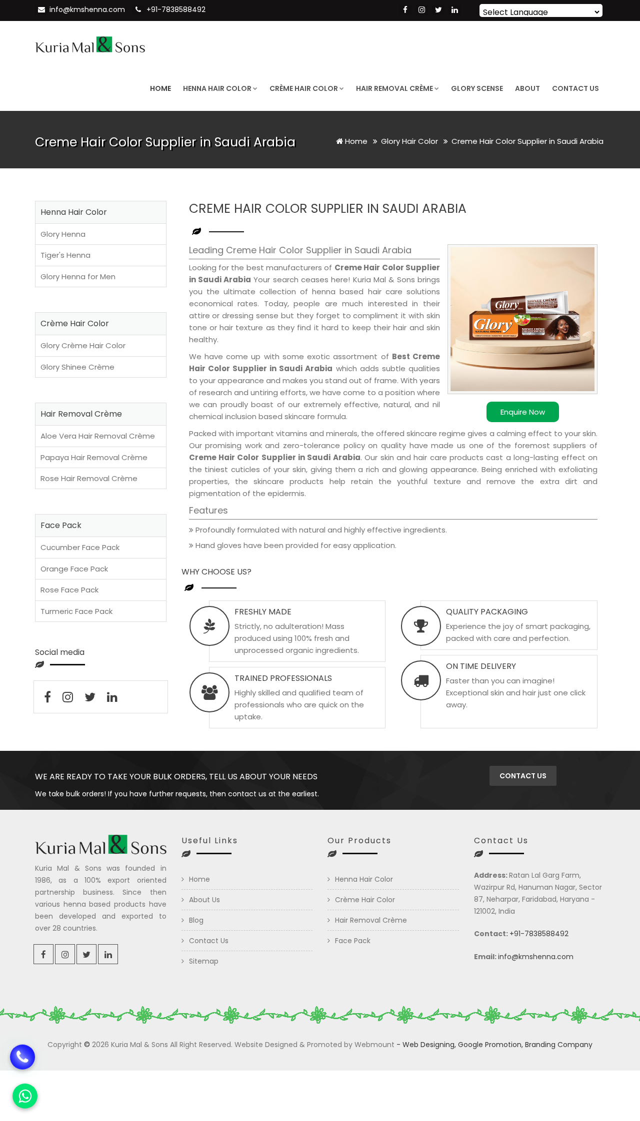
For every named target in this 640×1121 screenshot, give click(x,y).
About (527, 88)
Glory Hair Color (410, 141)
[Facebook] (405, 10)
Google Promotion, (490, 1045)
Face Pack (352, 941)
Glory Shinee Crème (77, 367)
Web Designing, (429, 1045)
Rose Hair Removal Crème (89, 478)
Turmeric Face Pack (76, 611)
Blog (196, 920)
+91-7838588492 (176, 9)
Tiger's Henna (65, 255)
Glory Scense (477, 88)
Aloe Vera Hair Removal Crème (97, 436)
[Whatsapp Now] (25, 1096)
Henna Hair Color (217, 88)
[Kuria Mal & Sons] (90, 43)
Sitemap (203, 961)
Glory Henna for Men (78, 276)
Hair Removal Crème (394, 88)
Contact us (523, 776)
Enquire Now (522, 412)
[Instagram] (422, 10)
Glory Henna (63, 234)
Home (160, 88)
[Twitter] (438, 10)
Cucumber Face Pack (80, 547)
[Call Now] (22, 1056)
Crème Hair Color (304, 88)
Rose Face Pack (69, 589)
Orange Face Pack (74, 568)
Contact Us (575, 88)
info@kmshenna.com (87, 9)
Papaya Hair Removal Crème (94, 457)
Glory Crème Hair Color (83, 345)
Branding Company (558, 1045)
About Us (204, 900)
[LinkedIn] (454, 10)
